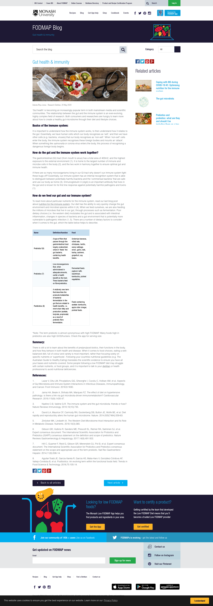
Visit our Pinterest (163, 563)
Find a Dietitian (81, 577)
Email (34, 555)
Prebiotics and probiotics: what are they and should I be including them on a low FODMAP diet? (168, 121)
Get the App (95, 526)
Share (35, 471)
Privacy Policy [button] (111, 601)
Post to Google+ (49, 471)
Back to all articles (50, 483)
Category (149, 49)
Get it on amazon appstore (169, 587)
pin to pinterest (44, 471)
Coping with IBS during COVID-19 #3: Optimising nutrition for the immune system (168, 86)
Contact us (160, 546)
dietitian (106, 366)
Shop (69, 577)
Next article (114, 483)
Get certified (143, 526)
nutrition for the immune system (54, 204)
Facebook (135, 13)
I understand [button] (199, 600)
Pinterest (145, 13)
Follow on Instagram (164, 555)
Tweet (39, 471)
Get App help (57, 577)
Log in (174, 3)
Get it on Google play (145, 587)
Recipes (35, 577)
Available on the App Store (121, 587)
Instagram (149, 13)
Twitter (140, 13)
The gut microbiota (165, 98)
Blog (45, 577)
